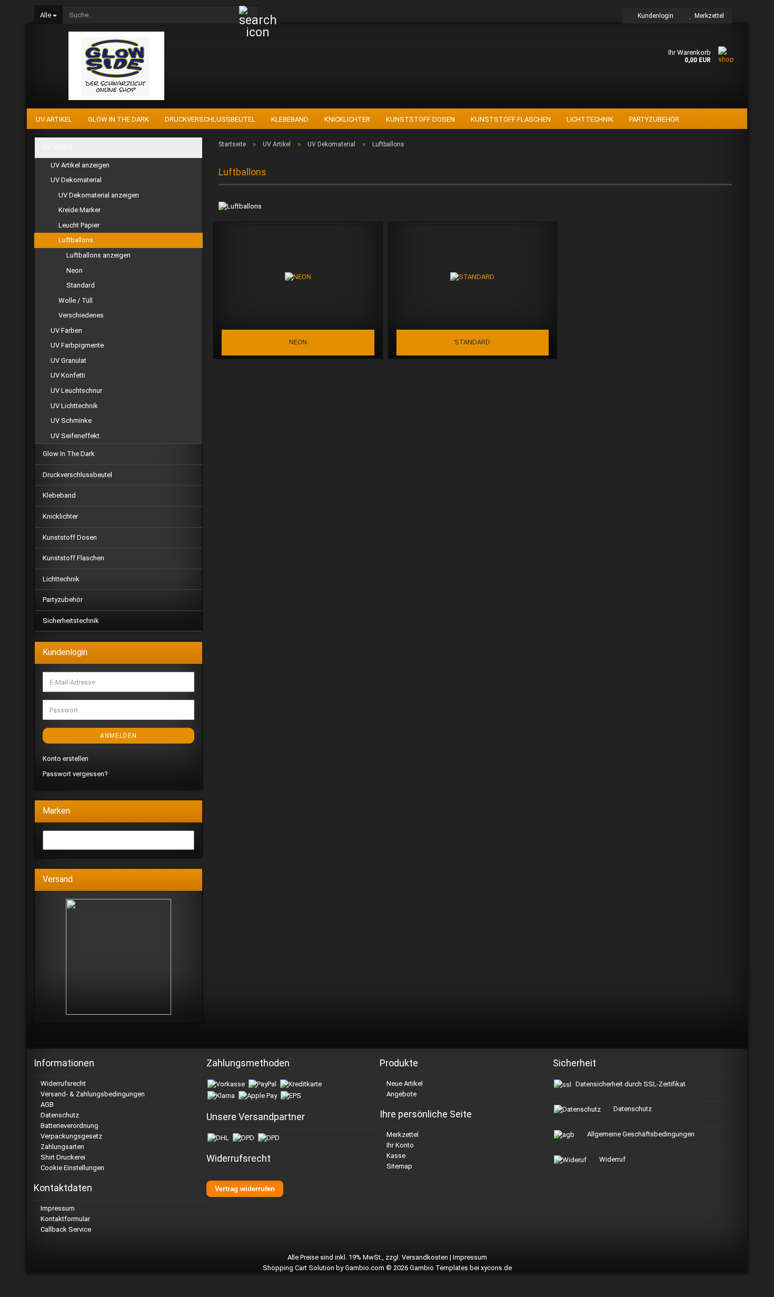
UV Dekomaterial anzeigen (98, 195)
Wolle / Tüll (75, 300)
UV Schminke (71, 420)
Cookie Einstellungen (71, 1168)
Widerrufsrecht (62, 1083)
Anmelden (118, 735)
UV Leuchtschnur (76, 390)
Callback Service (65, 1229)
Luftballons (75, 240)
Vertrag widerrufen (245, 1189)
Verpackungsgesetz (70, 1136)
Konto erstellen (65, 759)
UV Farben (66, 330)
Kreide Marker (79, 210)
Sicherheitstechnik (71, 621)
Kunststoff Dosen (420, 119)
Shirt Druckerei (62, 1157)
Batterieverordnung (68, 1126)
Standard (80, 285)
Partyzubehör (654, 119)
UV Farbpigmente (77, 345)
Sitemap (398, 1166)
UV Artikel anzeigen (80, 165)
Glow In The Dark (118, 119)
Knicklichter (347, 119)
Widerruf (612, 1159)
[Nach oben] (753, 1281)
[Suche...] (249, 15)
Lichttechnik (590, 119)
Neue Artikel (404, 1083)
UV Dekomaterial (76, 180)
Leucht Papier (79, 225)
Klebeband (290, 119)
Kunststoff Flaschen (511, 119)
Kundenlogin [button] (653, 15)
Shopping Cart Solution (298, 1268)
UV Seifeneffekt (75, 436)
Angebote (400, 1094)
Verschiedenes (81, 315)
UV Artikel (54, 119)
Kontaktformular (64, 1219)
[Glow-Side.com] (116, 66)
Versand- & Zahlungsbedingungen (92, 1094)
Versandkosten (425, 1257)
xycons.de (496, 1268)
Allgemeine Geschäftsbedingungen (640, 1134)
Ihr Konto (399, 1145)
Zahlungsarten (61, 1147)
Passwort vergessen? (75, 774)
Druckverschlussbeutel (210, 119)
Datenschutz (59, 1115)
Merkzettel (707, 15)
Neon (74, 270)
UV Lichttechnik (74, 406)
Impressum (57, 1208)
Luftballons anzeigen (98, 255)
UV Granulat (68, 360)
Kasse (395, 1156)
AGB (46, 1104)
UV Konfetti (68, 375)
